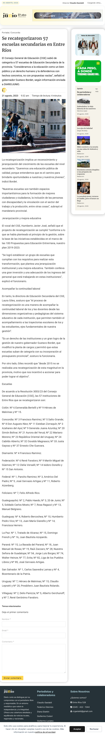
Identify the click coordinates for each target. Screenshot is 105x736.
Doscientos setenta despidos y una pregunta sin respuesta (88, 172)
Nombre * (6, 619)
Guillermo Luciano (45, 721)
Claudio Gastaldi (44, 702)
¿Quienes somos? (78, 697)
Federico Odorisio (45, 707)
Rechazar (94, 729)
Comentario (8, 641)
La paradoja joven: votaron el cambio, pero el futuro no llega (88, 198)
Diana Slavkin (43, 711)
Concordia (15, 32)
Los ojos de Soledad (85, 128)
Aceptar (77, 729)
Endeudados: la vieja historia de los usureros (86, 107)
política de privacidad (45, 732)
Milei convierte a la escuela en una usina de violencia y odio (87, 149)
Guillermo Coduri (45, 716)
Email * (5, 630)
